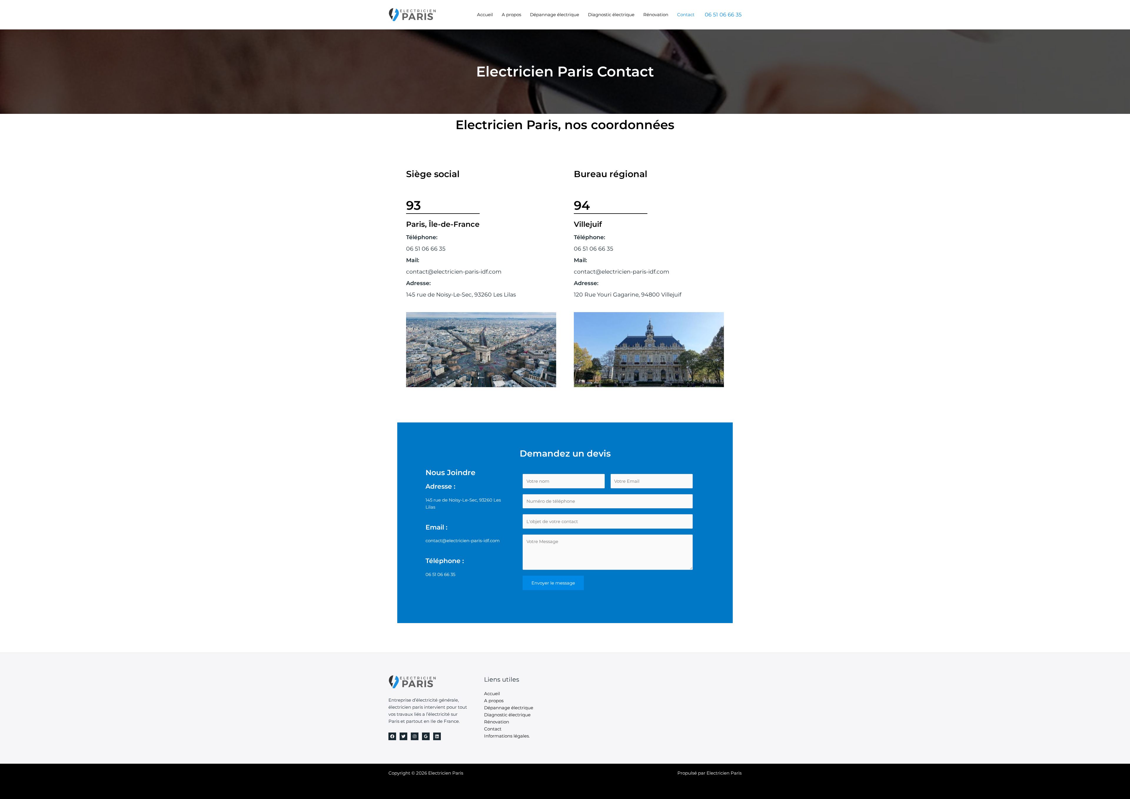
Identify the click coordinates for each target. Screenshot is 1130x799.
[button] (723, 14)
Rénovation (655, 14)
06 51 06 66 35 (426, 248)
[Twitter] (403, 736)
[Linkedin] (437, 736)
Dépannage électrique (554, 14)
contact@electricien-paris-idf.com (453, 271)
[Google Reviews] (426, 736)
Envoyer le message (553, 583)
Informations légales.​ (507, 736)
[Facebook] (392, 736)
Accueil (485, 14)
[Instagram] (414, 736)
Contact (685, 14)
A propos (511, 14)
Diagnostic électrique (611, 14)
